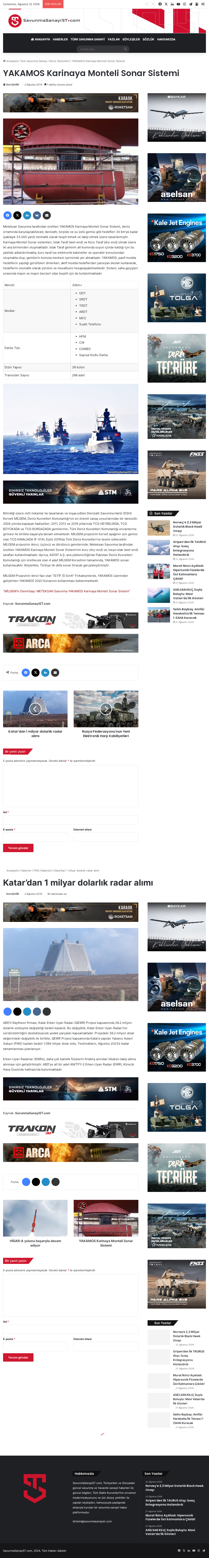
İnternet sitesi (82, 829)
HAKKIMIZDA (166, 39)
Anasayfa (12, 61)
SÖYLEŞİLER (131, 39)
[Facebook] (7, 215)
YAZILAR (114, 39)
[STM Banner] (70, 495)
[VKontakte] (37, 215)
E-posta (9, 829)
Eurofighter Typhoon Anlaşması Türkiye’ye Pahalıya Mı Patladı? (105, 4)
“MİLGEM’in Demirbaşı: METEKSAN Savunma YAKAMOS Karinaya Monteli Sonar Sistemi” (66, 591)
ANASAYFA (42, 39)
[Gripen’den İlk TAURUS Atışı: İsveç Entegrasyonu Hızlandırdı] (159, 547)
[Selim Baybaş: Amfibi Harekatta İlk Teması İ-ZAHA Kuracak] (159, 614)
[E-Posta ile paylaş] (47, 215)
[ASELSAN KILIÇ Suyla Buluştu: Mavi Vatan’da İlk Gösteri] (159, 595)
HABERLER (60, 39)
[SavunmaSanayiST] (104, 21)
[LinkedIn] (27, 215)
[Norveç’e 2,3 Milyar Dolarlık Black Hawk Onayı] (159, 528)
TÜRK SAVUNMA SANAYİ (88, 39)
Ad (6, 812)
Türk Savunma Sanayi (33, 61)
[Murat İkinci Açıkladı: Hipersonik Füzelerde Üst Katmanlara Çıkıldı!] (159, 571)
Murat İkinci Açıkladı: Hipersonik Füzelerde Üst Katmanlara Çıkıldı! (188, 572)
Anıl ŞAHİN (12, 84)
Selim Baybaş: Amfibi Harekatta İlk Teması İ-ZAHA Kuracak (188, 613)
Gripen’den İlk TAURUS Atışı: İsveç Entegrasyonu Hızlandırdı (189, 548)
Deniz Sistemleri (59, 61)
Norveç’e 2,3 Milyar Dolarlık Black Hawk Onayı (187, 526)
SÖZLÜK (148, 39)
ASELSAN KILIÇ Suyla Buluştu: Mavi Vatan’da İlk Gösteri (188, 594)
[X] (17, 215)
